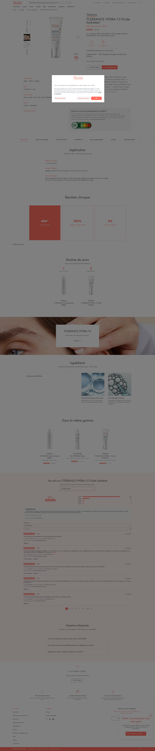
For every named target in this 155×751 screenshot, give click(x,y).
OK (96, 98)
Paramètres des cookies (60, 98)
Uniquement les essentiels (83, 98)
